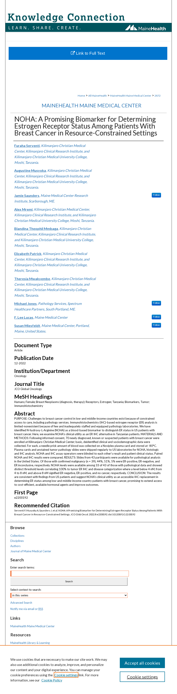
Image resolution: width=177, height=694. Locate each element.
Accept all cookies (142, 662)
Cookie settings (66, 675)
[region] (88, 669)
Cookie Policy (51, 680)
